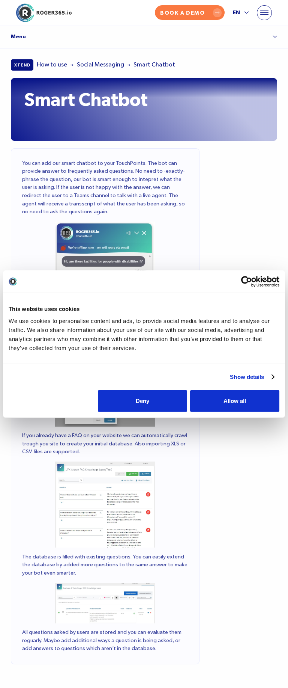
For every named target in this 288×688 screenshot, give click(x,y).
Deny (142, 400)
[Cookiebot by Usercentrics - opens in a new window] (246, 281)
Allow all (235, 400)
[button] (264, 12)
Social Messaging (100, 65)
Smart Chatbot (154, 65)
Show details (247, 377)
